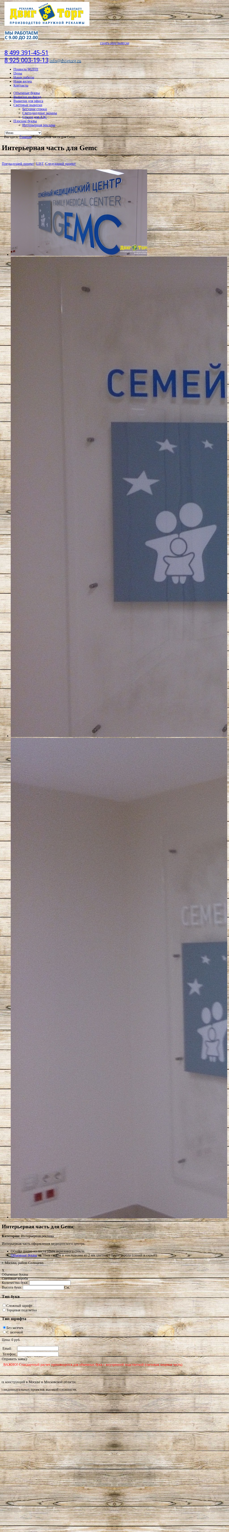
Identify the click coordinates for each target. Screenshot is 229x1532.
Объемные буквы (26, 93)
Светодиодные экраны (39, 113)
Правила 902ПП (25, 69)
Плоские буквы (25, 121)
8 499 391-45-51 (26, 52)
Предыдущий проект (18, 164)
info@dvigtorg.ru (65, 60)
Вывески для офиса (28, 101)
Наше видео (22, 81)
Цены (17, 73)
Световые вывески (27, 105)
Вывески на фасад (27, 97)
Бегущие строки (34, 109)
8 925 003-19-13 (26, 60)
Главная (25, 137)
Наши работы (23, 77)
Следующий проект (60, 164)
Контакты (20, 85)
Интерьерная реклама (38, 125)
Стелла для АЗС (34, 117)
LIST (40, 164)
